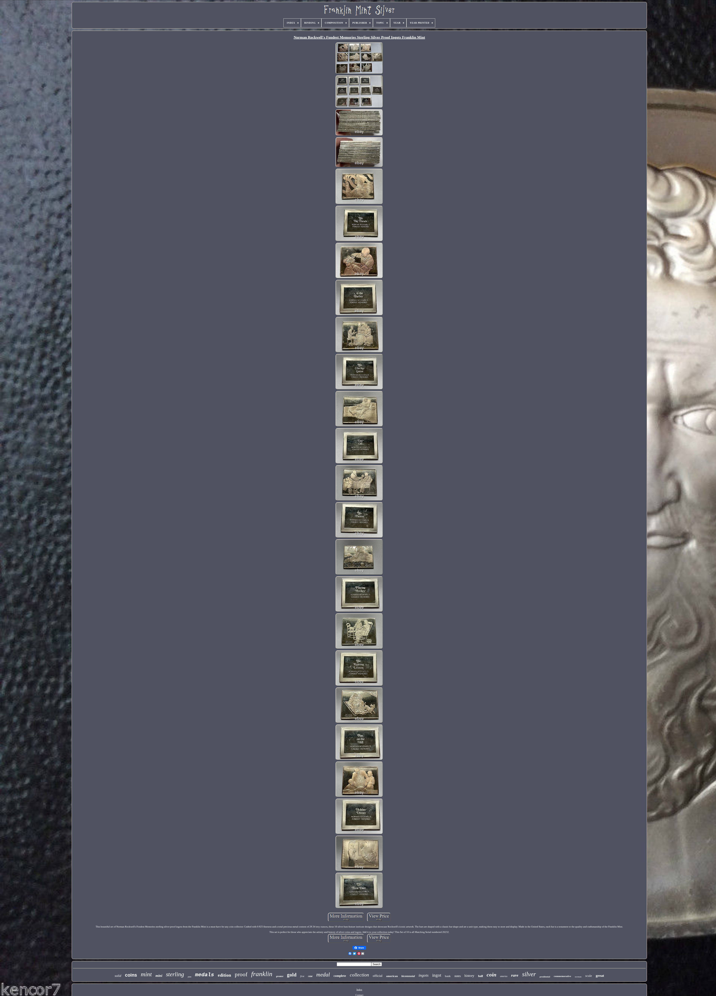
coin (491, 975)
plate (189, 977)
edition (224, 975)
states (457, 976)
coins (131, 975)
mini (159, 976)
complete (340, 976)
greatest (279, 976)
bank (448, 976)
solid (118, 976)
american (392, 976)
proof (241, 974)
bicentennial (408, 976)
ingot (436, 975)
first (302, 976)
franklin (261, 974)
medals (204, 975)
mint (146, 974)
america (503, 976)
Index (359, 989)
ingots (423, 975)
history (469, 976)
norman (578, 977)
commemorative (562, 976)
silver (529, 974)
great (600, 975)
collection (359, 975)
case (310, 976)
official (377, 976)
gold (291, 975)
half (480, 976)
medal (323, 974)
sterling (175, 974)
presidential (545, 977)
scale (588, 976)
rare (514, 975)
